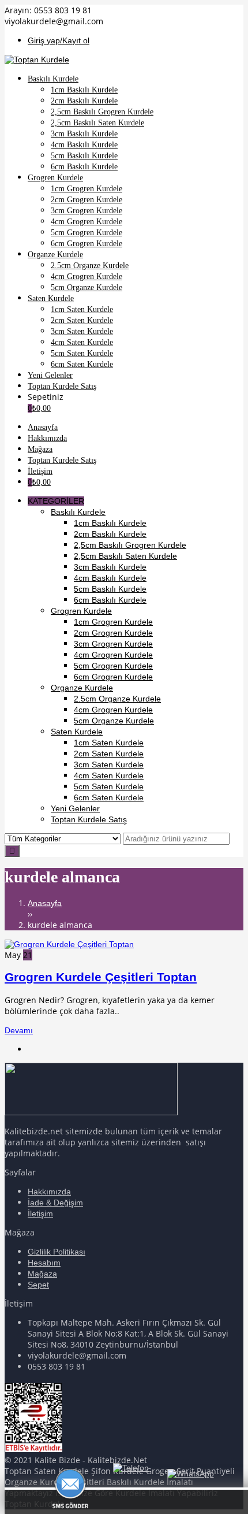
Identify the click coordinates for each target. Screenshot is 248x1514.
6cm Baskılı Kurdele (110, 599)
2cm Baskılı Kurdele (110, 534)
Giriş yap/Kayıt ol (58, 40)
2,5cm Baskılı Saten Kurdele (125, 556)
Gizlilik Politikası (56, 1251)
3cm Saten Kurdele (109, 764)
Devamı (19, 1030)
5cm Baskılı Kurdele (110, 588)
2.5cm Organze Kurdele (117, 698)
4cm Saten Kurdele (109, 775)
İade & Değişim (55, 1202)
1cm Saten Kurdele (109, 742)
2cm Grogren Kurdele (113, 632)
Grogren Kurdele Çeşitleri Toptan (101, 977)
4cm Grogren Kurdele (113, 654)
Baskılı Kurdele (78, 512)
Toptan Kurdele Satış (89, 819)
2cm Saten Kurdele (109, 753)
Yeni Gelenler (75, 808)
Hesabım (44, 1262)
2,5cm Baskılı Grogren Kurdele (130, 545)
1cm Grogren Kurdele (113, 621)
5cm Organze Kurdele (114, 720)
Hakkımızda (49, 1191)
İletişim (40, 1213)
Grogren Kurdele (81, 610)
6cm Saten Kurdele (109, 797)
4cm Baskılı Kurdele (110, 577)
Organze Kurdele (82, 687)
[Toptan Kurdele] (37, 59)
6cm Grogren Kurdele (113, 676)
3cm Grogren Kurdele (113, 643)
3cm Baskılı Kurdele (110, 567)
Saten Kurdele (77, 731)
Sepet (38, 1284)
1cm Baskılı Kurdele (110, 523)
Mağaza (42, 1273)
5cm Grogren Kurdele (113, 665)
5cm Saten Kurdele (109, 786)
